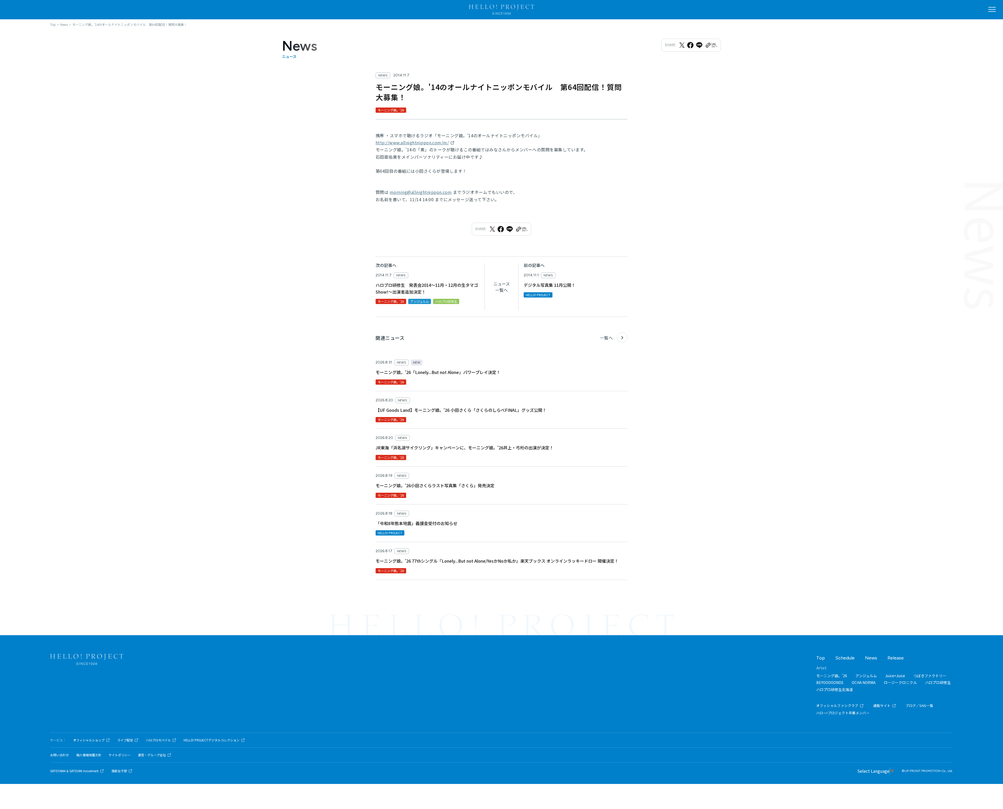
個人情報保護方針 (88, 755)
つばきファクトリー (929, 675)
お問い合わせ (59, 755)
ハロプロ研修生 (938, 682)
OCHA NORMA (864, 682)
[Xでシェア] (682, 45)
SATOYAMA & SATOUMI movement (74, 771)
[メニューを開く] (992, 9)
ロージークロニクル (900, 682)
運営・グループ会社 (152, 755)
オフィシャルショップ (88, 740)
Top (820, 658)
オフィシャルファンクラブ (837, 705)
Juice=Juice (895, 675)
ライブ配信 (125, 740)
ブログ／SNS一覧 (920, 705)
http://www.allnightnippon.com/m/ (412, 142)
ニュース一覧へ (501, 287)
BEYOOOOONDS (829, 682)
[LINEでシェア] (699, 45)
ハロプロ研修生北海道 (834, 689)
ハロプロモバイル (158, 740)
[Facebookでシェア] (690, 45)
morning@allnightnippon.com (421, 192)
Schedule (845, 658)
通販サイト (882, 705)
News (871, 658)
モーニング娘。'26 (831, 675)
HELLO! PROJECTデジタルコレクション (212, 740)
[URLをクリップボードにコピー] (711, 45)
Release (896, 658)
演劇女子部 (119, 771)
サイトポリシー (120, 755)
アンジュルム (866, 675)
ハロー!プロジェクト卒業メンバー (843, 712)
